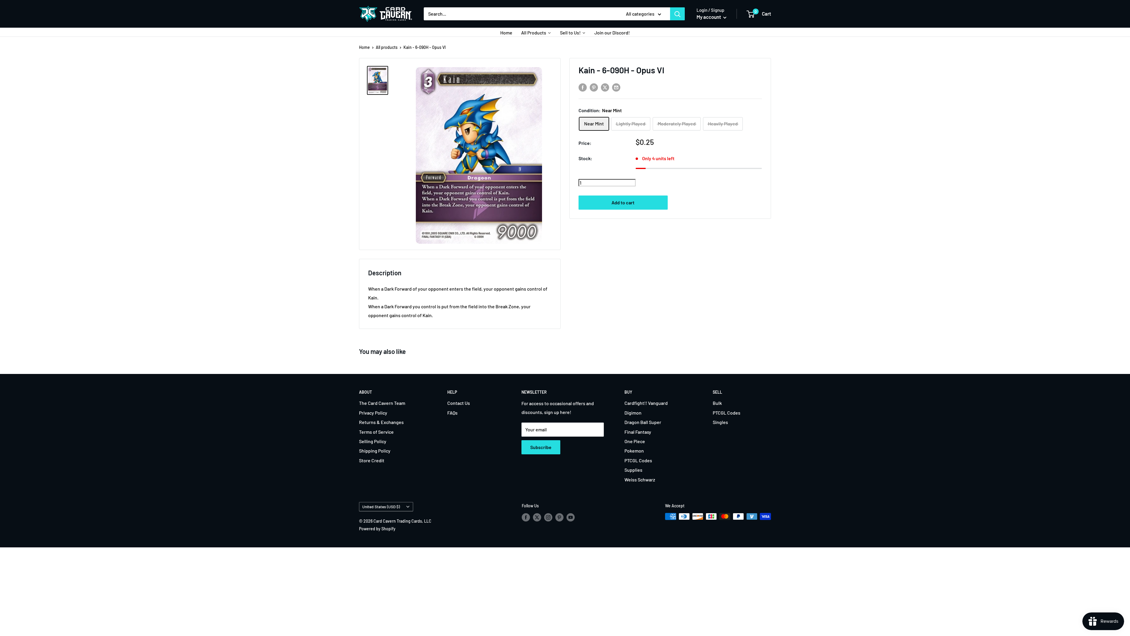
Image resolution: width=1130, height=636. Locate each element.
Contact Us (458, 403)
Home (364, 47)
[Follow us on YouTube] (570, 517)
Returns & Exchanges (381, 422)
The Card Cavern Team (382, 403)
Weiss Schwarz (639, 479)
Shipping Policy (374, 450)
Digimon (633, 412)
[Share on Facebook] (583, 87)
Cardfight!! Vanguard (646, 403)
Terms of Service (376, 432)
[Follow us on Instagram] (548, 517)
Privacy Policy (373, 412)
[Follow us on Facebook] (526, 517)
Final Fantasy (637, 432)
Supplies (633, 470)
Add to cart (622, 202)
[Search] (677, 13)
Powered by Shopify (377, 528)
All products (387, 47)
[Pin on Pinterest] (594, 87)
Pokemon (634, 450)
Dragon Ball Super (642, 422)
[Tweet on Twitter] (605, 87)
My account (709, 17)
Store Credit (371, 460)
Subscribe (540, 447)
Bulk (717, 403)
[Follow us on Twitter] (537, 517)
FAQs (452, 412)
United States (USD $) (381, 506)
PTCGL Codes (638, 460)
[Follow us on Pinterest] (559, 517)
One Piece (634, 441)
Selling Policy (372, 441)
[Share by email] (616, 87)
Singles (720, 422)
